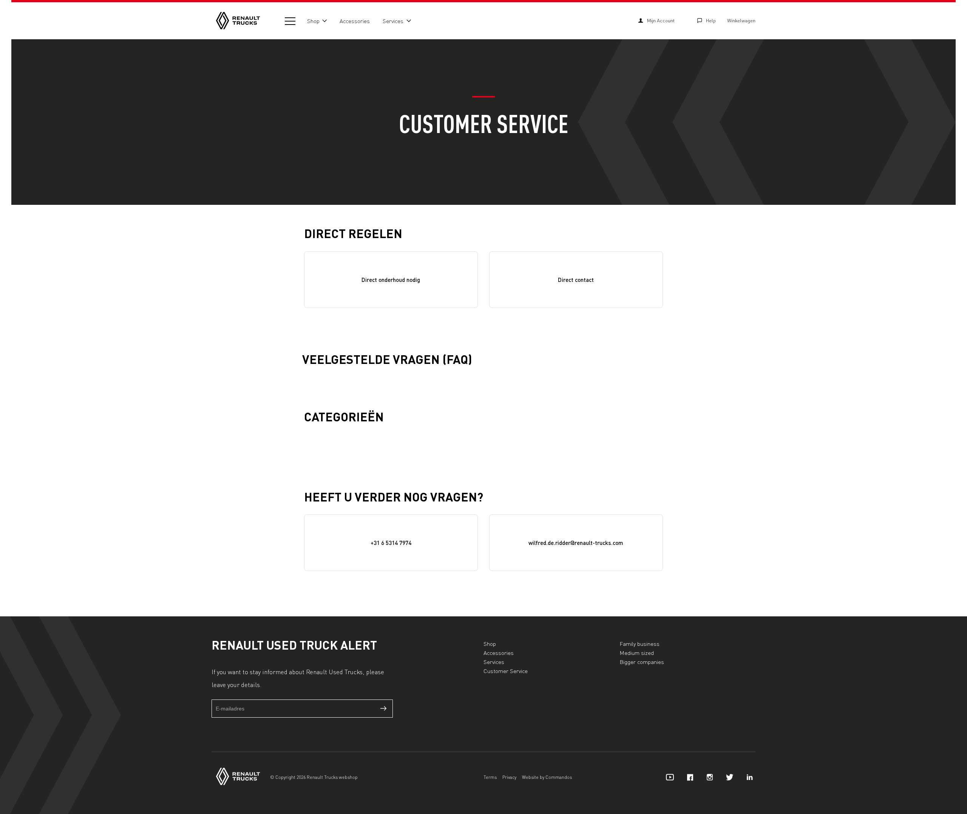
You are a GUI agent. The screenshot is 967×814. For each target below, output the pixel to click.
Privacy (509, 777)
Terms (490, 777)
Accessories (355, 21)
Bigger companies (641, 661)
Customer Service (506, 671)
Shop (313, 21)
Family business (639, 643)
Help (711, 20)
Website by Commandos (547, 777)
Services (393, 21)
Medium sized (636, 652)
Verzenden (384, 708)
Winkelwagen (741, 20)
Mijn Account (661, 20)
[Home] (238, 21)
